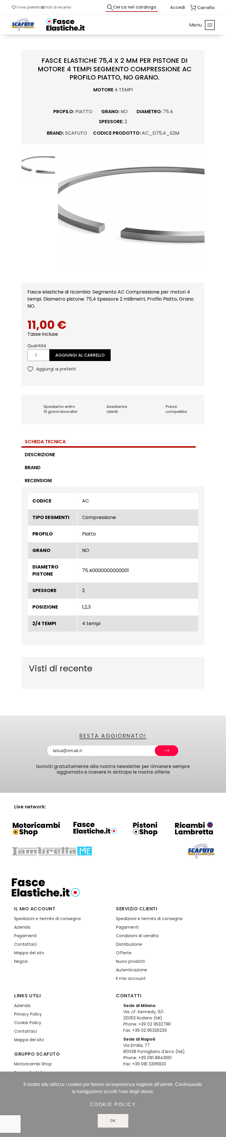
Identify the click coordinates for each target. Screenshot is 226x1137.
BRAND (33, 467)
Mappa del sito (29, 953)
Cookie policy (113, 1104)
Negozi (21, 961)
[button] (63, 212)
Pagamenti (25, 936)
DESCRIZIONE (40, 454)
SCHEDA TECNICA (45, 441)
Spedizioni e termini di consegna (47, 919)
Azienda (22, 927)
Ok (113, 1120)
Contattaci (25, 944)
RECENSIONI (38, 480)
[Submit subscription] (166, 750)
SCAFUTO (76, 133)
